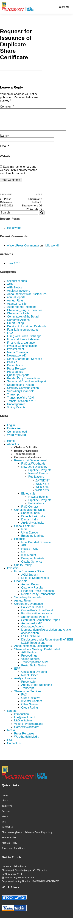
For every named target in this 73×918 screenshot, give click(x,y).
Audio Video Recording (21, 306)
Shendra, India (30, 512)
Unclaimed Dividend (34, 671)
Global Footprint (24, 525)
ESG (10, 740)
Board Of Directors (26, 450)
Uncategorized (16, 404)
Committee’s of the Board (37, 610)
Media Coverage (17, 352)
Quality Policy (23, 564)
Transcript (13, 394)
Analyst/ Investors (25, 678)
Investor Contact (31, 701)
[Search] (41, 213)
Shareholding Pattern (20, 384)
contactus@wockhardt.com (19, 878)
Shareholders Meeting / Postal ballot (37, 649)
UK (23, 551)
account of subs (17, 280)
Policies (12, 362)
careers (11, 710)
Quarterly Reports (18, 375)
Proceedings (15, 371)
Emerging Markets (32, 535)
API (23, 545)
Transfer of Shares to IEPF (23, 400)
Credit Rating (15, 323)
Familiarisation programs (22, 329)
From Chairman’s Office (29, 571)
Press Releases (24, 733)
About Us (13, 444)
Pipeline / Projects (39, 470)
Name (4, 135)
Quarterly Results (32, 587)
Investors (12, 568)
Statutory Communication (23, 387)
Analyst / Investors (18, 290)
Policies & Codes (32, 607)
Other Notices (29, 704)
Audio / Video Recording (36, 684)
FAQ (10, 332)
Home (11, 440)
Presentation (15, 365)
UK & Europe (29, 532)
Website (5, 156)
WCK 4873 (42, 483)
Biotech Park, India (33, 516)
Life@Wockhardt (24, 717)
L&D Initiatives (23, 720)
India (24, 529)
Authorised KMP (31, 623)
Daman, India (29, 519)
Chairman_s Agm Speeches (24, 310)
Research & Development (30, 460)
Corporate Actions (18, 319)
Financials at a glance (21, 342)
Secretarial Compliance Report (26, 381)
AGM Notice (14, 287)
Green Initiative (30, 697)
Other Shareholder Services (24, 358)
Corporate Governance (28, 603)
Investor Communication (22, 345)
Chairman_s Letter (18, 313)
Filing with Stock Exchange (24, 336)
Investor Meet (15, 348)
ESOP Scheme (30, 636)
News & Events (38, 473)
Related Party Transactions (38, 594)
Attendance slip (17, 303)
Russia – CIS (29, 548)
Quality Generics (31, 561)
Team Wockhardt (24, 453)
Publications (36, 476)
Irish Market (28, 555)
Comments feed (17, 431)
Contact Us (7, 827)
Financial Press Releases (23, 339)
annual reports (16, 297)
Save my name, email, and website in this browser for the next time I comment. (18, 170)
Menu (65, 6)
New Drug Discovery (34, 466)
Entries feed (14, 428)
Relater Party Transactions (23, 378)
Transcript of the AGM (20, 397)
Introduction (21, 714)
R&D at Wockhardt (33, 463)
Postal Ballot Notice (33, 665)
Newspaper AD (16, 355)
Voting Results (16, 407)
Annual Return (16, 300)
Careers (6, 811)
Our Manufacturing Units (29, 509)
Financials (20, 581)
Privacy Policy (9, 838)
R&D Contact (29, 506)
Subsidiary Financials (20, 391)
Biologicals (28, 493)
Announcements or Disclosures (26, 293)
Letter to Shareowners (35, 577)
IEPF (17, 668)
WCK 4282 (42, 487)
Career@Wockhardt (26, 726)
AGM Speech (29, 574)
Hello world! (14, 227)
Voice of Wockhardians (28, 723)
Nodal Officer (29, 675)
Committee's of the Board (23, 316)
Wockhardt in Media (26, 736)
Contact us (14, 743)
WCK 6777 (42, 490)
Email (4, 146)
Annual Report (30, 584)
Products (19, 538)
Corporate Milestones (27, 457)
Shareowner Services (27, 691)
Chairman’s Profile (25, 447)
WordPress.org (16, 434)
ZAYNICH (42, 480)
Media (11, 730)
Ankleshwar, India (32, 522)
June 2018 (13, 263)
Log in (11, 425)
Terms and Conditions (14, 848)
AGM (10, 284)
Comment (7, 106)
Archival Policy (9, 843)
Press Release (16, 368)
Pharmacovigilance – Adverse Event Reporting (27, 832)
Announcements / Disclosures (33, 645)
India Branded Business (36, 542)
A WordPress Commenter (23, 245)
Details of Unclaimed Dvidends (26, 326)
